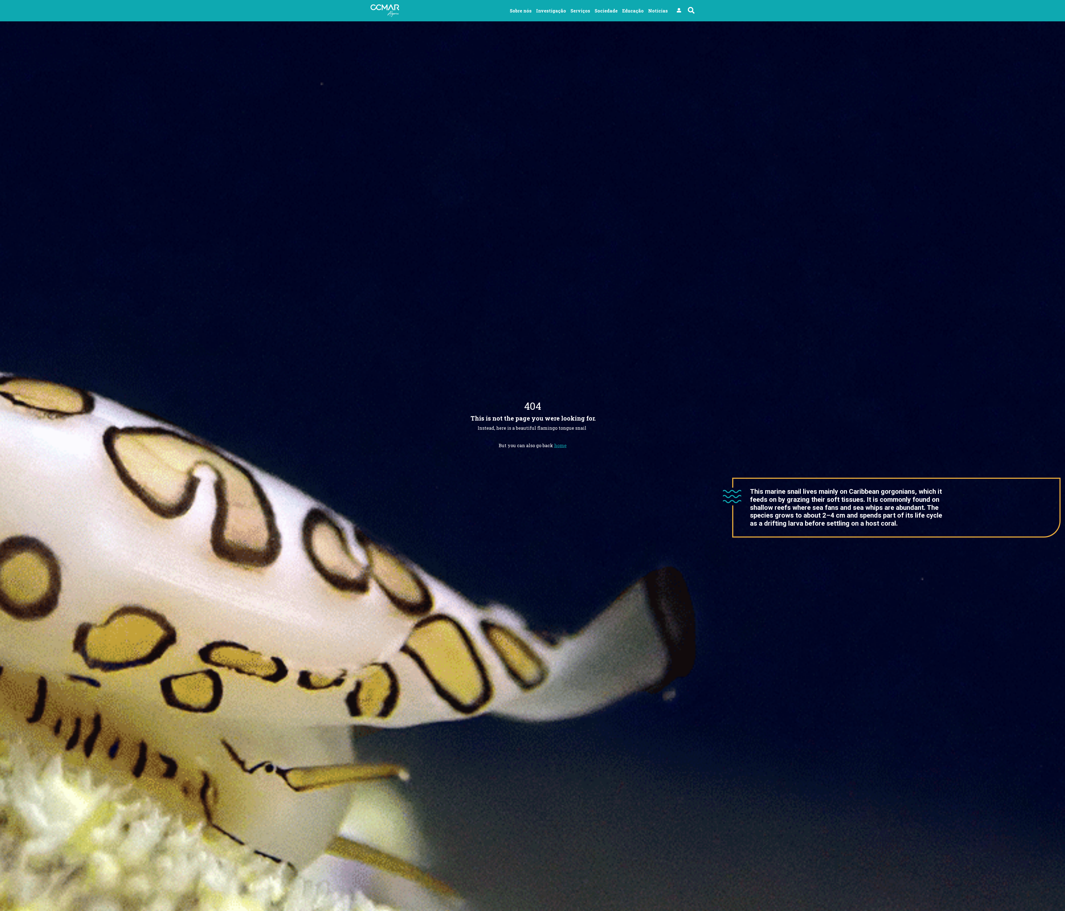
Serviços (580, 10)
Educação (633, 10)
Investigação (551, 10)
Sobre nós (521, 10)
